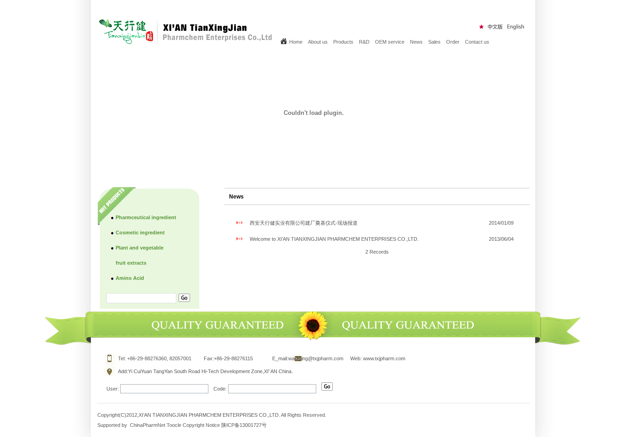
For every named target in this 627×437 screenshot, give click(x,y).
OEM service (389, 42)
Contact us (477, 42)
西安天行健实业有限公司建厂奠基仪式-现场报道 (304, 223)
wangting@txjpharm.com (315, 358)
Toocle (174, 425)
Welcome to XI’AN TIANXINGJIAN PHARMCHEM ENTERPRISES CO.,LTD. (334, 239)
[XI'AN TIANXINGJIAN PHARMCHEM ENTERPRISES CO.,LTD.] (186, 42)
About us (318, 42)
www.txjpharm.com (384, 358)
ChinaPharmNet (147, 425)
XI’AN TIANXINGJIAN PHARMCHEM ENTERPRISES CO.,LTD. (210, 415)
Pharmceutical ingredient (146, 217)
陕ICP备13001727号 (244, 425)
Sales (434, 42)
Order (452, 42)
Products (343, 42)
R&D (364, 42)
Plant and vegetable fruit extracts (139, 255)
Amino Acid (130, 278)
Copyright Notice (201, 425)
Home (295, 42)
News (416, 42)
